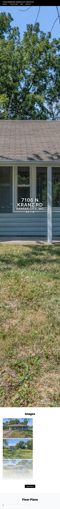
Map (21, 4)
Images (4, 4)
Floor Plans (14, 4)
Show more (30, 486)
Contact (28, 4)
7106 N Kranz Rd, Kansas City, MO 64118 (18, 2)
